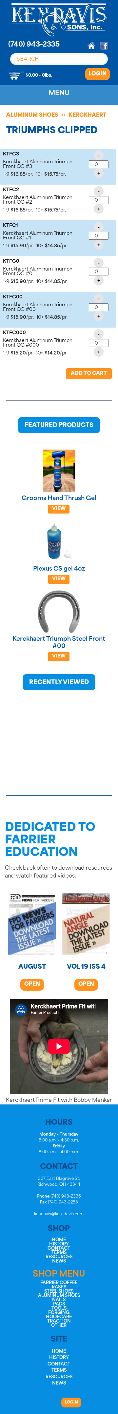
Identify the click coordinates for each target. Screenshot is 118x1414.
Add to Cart (89, 373)
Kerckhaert (87, 115)
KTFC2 (11, 190)
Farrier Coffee (58, 1283)
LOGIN (97, 74)
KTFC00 (13, 297)
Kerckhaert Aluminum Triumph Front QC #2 (37, 200)
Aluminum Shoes (32, 115)
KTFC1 (10, 225)
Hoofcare (59, 1317)
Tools (59, 1308)
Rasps (59, 1287)
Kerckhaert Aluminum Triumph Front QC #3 (37, 164)
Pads (59, 1304)
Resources (59, 1257)
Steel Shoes (58, 1291)
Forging (58, 1313)
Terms (59, 1253)
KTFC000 (14, 333)
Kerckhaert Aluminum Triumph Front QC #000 (37, 343)
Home (59, 1240)
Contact (59, 1248)
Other (59, 1325)
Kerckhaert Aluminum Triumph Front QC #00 (37, 307)
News (59, 1261)
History (59, 1244)
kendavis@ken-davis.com (59, 1214)
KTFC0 (11, 261)
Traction (59, 1321)
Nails (59, 1300)
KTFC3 (11, 154)
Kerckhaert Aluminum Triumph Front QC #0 (37, 271)
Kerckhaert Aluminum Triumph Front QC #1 (37, 236)
